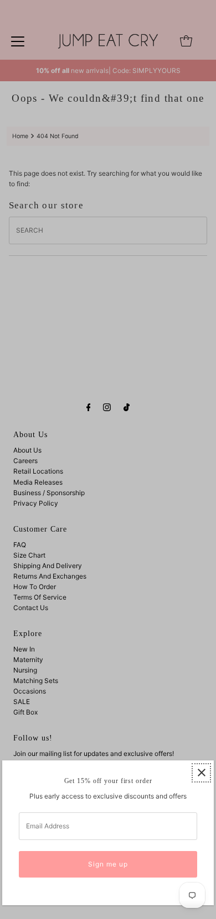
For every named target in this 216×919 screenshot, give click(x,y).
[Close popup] (201, 773)
